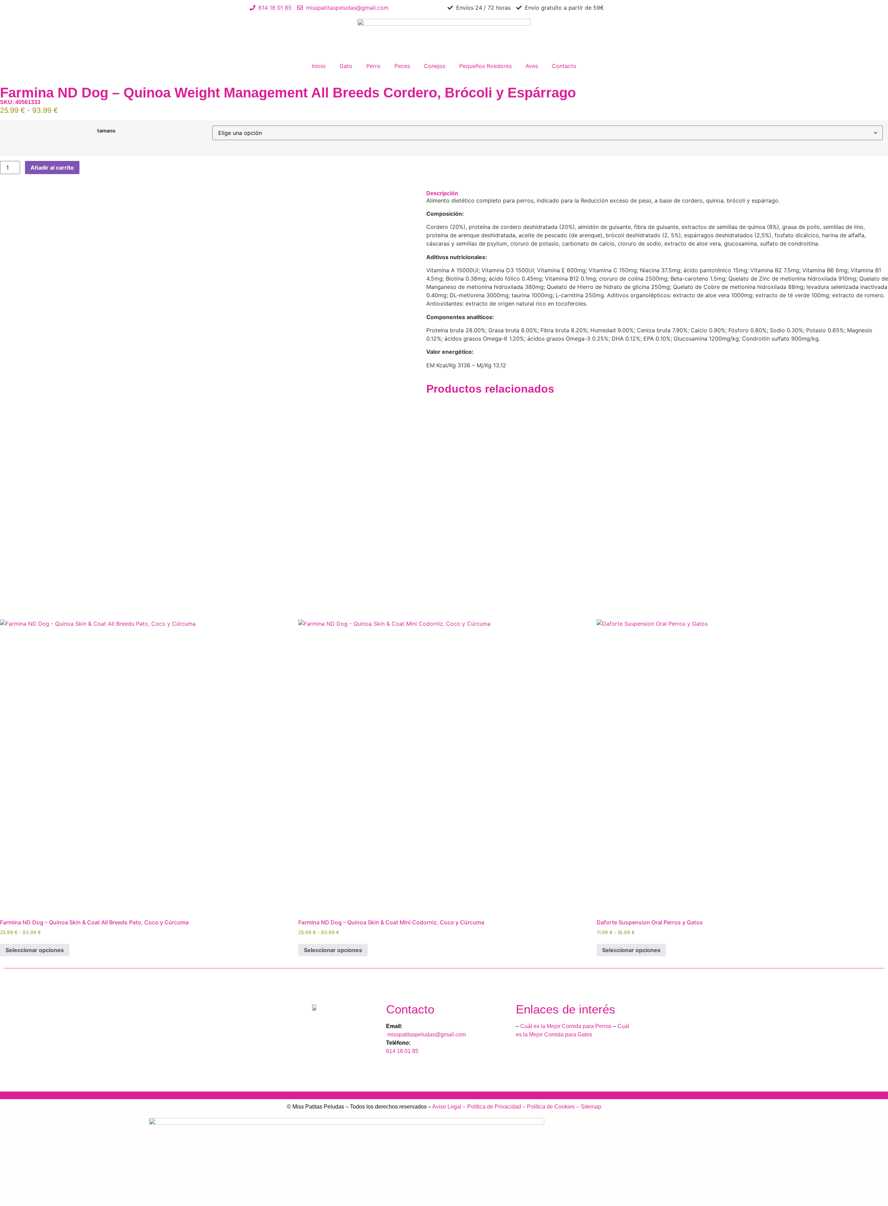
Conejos (434, 65)
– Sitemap (588, 1107)
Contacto (564, 65)
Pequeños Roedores (485, 65)
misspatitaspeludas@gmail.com (426, 1034)
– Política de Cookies (548, 1107)
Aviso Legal (446, 1107)
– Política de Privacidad (491, 1107)
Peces (402, 65)
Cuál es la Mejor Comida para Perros (566, 1026)
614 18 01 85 (403, 1051)
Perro (373, 65)
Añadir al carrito (52, 167)
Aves (532, 65)
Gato (346, 65)
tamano (106, 130)
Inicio (319, 65)
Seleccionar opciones (35, 950)
